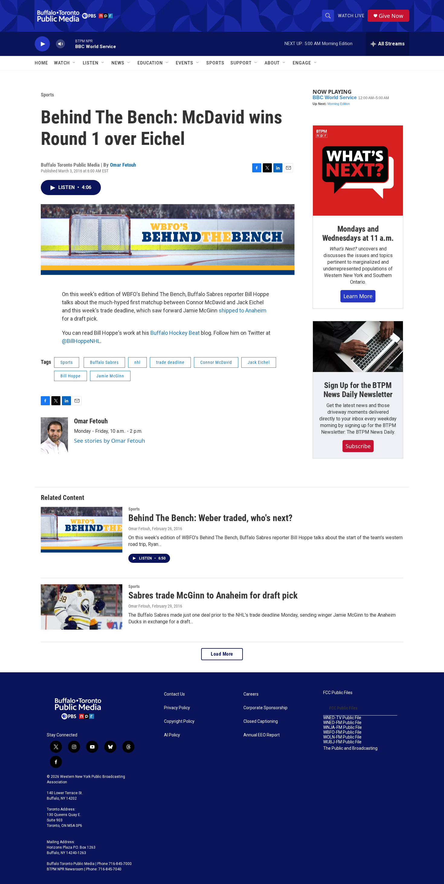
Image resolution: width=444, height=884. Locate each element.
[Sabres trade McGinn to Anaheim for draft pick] (81, 607)
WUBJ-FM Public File (342, 742)
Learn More (357, 296)
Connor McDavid (216, 362)
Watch (62, 62)
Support (241, 62)
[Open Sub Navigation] (74, 62)
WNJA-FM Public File (342, 727)
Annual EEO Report (261, 735)
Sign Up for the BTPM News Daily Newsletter (358, 390)
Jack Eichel (259, 362)
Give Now (391, 16)
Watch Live (351, 15)
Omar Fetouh (123, 165)
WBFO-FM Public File (342, 732)
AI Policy (172, 735)
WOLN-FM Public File (342, 737)
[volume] (60, 44)
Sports (215, 62)
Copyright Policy (179, 721)
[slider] (70, 44)
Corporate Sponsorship (265, 708)
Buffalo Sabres (104, 362)
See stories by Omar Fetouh (109, 440)
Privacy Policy (177, 708)
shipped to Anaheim (242, 310)
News (117, 62)
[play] (42, 44)
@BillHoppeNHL (81, 341)
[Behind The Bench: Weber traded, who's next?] (81, 529)
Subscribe (358, 446)
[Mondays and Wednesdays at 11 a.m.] (358, 171)
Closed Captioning (260, 721)
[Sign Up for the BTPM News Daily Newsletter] (358, 346)
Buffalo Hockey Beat (175, 333)
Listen (90, 62)
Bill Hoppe (70, 375)
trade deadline (170, 362)
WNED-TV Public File (342, 718)
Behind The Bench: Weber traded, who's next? (210, 518)
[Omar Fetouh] (54, 435)
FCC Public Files (337, 692)
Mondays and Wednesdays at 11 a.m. (358, 233)
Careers (251, 694)
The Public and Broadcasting (350, 748)
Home (41, 62)
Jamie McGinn (110, 375)
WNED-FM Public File (342, 722)
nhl (137, 362)
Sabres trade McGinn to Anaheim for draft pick (213, 595)
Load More (222, 654)
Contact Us (174, 694)
